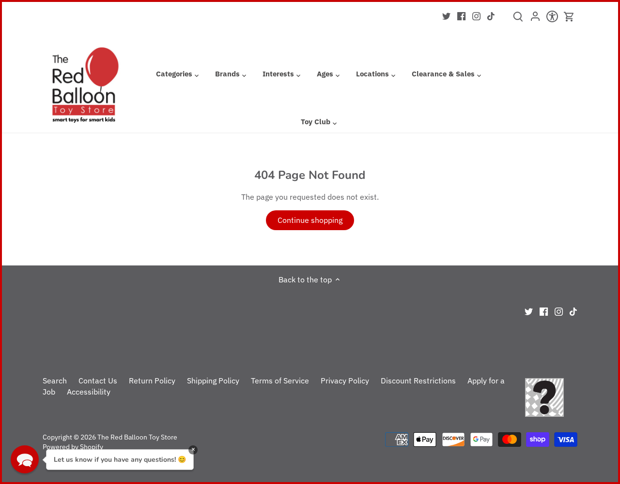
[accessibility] (551, 19)
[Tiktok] (491, 15)
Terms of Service (280, 380)
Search (55, 380)
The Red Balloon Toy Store (137, 436)
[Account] (535, 19)
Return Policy (152, 380)
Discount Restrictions (418, 380)
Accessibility (88, 391)
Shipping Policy (213, 380)
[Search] (518, 20)
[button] (25, 459)
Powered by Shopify (73, 446)
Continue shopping (310, 220)
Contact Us (97, 380)
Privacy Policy (345, 380)
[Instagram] (476, 15)
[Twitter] (446, 15)
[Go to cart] (569, 16)
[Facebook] (461, 15)
